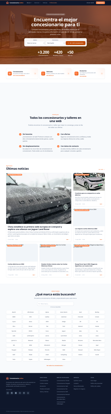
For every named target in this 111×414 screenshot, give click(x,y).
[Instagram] (7, 393)
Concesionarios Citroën (63, 380)
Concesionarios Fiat (62, 389)
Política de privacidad (96, 383)
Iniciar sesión (90, 3)
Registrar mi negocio (79, 389)
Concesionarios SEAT (62, 391)
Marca (35, 40)
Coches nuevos (44, 383)
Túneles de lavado (45, 389)
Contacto (76, 383)
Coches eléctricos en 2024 (16, 264)
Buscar (29, 3)
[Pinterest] (11, 393)
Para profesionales (79, 386)
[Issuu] (15, 393)
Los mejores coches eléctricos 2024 (86, 229)
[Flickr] (20, 393)
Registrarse (100, 3)
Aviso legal (93, 380)
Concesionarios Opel (62, 386)
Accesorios (43, 386)
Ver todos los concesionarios (55, 365)
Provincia (55, 40)
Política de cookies (96, 386)
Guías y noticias (44, 391)
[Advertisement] (55, 95)
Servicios (36, 3)
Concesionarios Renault (63, 394)
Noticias (45, 3)
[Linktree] (28, 393)
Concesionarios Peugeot (63, 383)
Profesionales (53, 3)
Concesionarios (44, 380)
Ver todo (101, 169)
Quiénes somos (78, 380)
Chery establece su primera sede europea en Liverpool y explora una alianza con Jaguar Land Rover (35, 227)
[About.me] (24, 393)
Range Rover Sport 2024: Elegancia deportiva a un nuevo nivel (86, 265)
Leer (67, 239)
